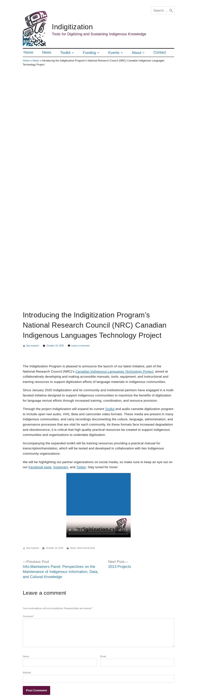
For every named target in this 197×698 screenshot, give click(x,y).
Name (26, 656)
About (136, 53)
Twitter (81, 467)
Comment (28, 616)
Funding (89, 53)
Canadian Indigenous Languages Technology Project (114, 371)
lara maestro (32, 345)
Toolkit (65, 53)
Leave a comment (80, 345)
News (46, 52)
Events (113, 53)
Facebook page (39, 467)
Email (103, 656)
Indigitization (72, 27)
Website (27, 672)
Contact (159, 52)
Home (28, 52)
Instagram (60, 467)
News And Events (86, 548)
